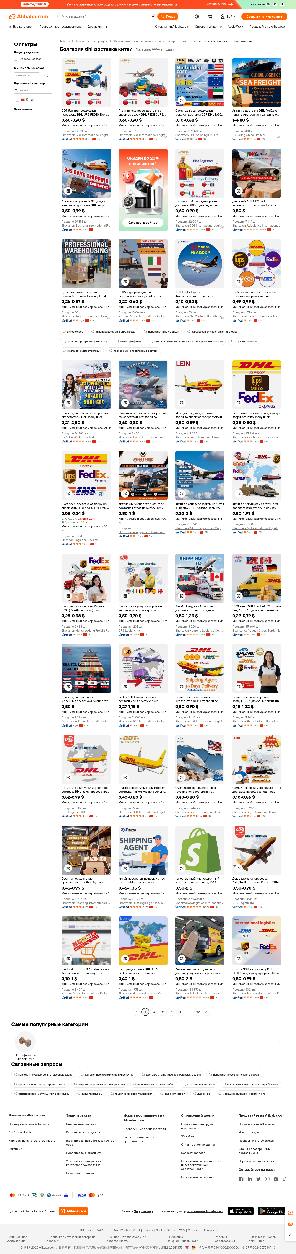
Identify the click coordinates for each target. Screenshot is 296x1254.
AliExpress (86, 1230)
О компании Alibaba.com (27, 1115)
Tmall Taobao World (127, 1230)
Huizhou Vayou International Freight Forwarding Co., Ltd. (143, 316)
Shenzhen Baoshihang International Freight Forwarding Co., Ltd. (256, 437)
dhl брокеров (75, 331)
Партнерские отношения (256, 1161)
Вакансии (15, 1149)
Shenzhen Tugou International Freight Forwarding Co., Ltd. (86, 316)
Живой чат (188, 1136)
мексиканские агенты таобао (155, 1084)
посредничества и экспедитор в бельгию (252, 1084)
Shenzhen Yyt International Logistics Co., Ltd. (256, 528)
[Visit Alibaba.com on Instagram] (267, 1179)
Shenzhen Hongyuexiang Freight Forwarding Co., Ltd (86, 630)
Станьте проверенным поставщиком (254, 1150)
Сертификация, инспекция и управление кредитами (150, 41)
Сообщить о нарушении (197, 1177)
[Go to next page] (206, 1012)
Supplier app (143, 1211)
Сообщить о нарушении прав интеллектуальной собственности (201, 1165)
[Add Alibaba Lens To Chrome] (73, 1211)
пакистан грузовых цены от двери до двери (45, 1074)
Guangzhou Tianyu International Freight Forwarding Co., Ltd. (86, 721)
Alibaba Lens (32, 1211)
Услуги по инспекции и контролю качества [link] (223, 41)
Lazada (148, 1230)
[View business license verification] (187, 1247)
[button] (153, 16)
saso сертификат (130, 341)
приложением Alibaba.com (203, 1211)
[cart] (211, 17)
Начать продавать (251, 1132)
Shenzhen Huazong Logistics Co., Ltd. (199, 630)
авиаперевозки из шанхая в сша (116, 331)
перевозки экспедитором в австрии (136, 350)
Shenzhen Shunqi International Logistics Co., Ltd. (256, 721)
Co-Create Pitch (20, 1132)
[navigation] (33, 526)
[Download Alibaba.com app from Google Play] (272, 1211)
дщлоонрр (203, 1093)
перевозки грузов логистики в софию (236, 1074)
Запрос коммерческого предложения (140, 1139)
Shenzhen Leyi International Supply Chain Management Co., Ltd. (199, 437)
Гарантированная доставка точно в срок (90, 1142)
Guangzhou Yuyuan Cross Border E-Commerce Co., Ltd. (256, 630)
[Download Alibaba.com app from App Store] (241, 1211)
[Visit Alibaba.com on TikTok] (284, 1179)
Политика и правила (80, 1173)
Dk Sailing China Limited (248, 135)
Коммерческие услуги (91, 41)
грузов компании (246, 341)
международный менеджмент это (244, 1093)
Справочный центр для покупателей (197, 1126)
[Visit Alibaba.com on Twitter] (258, 1179)
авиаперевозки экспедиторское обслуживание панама (188, 341)
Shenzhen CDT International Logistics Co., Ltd (86, 135)
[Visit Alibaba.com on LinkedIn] (249, 1179)
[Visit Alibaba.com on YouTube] (275, 1179)
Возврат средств (193, 1152)
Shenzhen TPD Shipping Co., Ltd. (197, 135)
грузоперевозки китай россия (133, 1093)
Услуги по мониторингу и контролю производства (83, 1163)
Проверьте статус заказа (256, 1140)
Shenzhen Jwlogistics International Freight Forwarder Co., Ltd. (256, 225)
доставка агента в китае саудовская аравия (173, 1074)
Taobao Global (165, 1230)
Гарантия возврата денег (83, 1132)
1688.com (103, 1230)
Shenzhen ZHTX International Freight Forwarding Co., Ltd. (199, 316)
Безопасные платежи (81, 1124)
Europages (211, 1230)
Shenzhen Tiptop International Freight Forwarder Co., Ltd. (143, 437)
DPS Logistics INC (74, 812)
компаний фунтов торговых (84, 350)
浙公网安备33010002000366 (218, 1247)
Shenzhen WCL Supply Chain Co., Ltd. (199, 528)
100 (197, 1011)
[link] (290, 1212)
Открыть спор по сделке (198, 1144)
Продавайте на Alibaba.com (257, 1124)
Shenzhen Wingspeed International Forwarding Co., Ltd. (143, 532)
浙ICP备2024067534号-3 (259, 1247)
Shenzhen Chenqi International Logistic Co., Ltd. (256, 316)
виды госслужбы (92, 1093)
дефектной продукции (201, 1084)
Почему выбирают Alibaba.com (30, 1124)
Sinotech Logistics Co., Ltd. (80, 540)
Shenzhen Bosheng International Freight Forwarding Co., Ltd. (86, 225)
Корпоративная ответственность (32, 1140)
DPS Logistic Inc (130, 630)
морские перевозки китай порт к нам (101, 1084)
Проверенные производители (145, 1129)
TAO (182, 1230)
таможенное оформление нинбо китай (109, 1074)
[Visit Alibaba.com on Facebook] (241, 1179)
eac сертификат (175, 1093)
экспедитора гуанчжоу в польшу (87, 341)
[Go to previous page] (137, 1012)
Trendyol (194, 1230)
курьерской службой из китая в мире (214, 331)
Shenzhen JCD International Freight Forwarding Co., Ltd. (143, 721)
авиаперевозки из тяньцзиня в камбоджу (43, 1093)
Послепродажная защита (83, 1152)
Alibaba (65, 41)
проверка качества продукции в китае (42, 1084)
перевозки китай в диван (163, 331)
